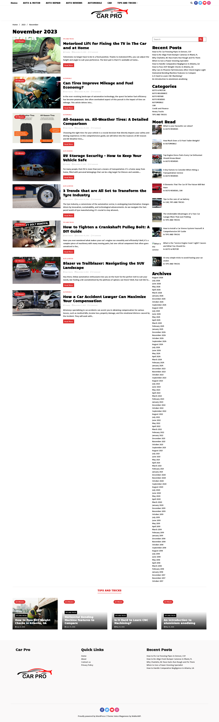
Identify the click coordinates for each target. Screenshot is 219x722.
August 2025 (157, 308)
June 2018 (156, 556)
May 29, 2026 (120, 627)
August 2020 (157, 487)
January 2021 (157, 471)
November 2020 (159, 478)
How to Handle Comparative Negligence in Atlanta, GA (176, 63)
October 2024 (158, 338)
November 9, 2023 (82, 272)
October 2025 (157, 301)
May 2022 (156, 423)
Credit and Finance (160, 108)
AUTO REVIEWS (74, 3)
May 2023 (156, 390)
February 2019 (158, 532)
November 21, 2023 (80, 52)
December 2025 (159, 298)
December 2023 (159, 368)
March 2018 (157, 566)
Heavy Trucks (158, 111)
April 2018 (156, 563)
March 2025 (157, 323)
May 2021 (156, 459)
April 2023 (156, 393)
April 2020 (156, 499)
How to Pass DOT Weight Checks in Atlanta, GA (172, 67)
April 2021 (156, 462)
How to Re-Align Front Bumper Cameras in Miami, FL (175, 54)
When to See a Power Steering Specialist (170, 60)
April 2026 (156, 289)
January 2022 (157, 435)
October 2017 (157, 581)
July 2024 (156, 347)
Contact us (86, 662)
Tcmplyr (68, 52)
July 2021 (156, 453)
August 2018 (157, 550)
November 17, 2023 (80, 164)
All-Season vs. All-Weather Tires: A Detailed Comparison (105, 121)
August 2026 (157, 277)
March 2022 (157, 429)
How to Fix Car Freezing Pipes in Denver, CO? (171, 51)
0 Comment (94, 52)
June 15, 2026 (70, 627)
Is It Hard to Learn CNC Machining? (167, 76)
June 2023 (156, 386)
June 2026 (156, 283)
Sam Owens (69, 92)
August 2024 (157, 344)
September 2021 (159, 447)
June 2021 (156, 456)
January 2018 (157, 572)
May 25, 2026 (169, 627)
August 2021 (157, 450)
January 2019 (157, 535)
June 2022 (156, 420)
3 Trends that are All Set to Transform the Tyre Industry (104, 192)
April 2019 (156, 526)
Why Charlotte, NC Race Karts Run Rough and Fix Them (176, 57)
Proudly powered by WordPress (92, 716)
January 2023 (157, 402)
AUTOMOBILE (95, 3)
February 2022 (158, 432)
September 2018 (159, 547)
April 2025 (156, 320)
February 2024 (158, 362)
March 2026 (157, 292)
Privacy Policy (87, 665)
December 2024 (159, 332)
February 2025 (158, 326)
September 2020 (159, 484)
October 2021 (157, 444)
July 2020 (156, 490)
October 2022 (157, 408)
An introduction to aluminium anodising (169, 79)
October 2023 (157, 374)
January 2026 (157, 295)
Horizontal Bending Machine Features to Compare (174, 73)
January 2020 (157, 505)
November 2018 (159, 541)
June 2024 (156, 350)
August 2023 (157, 380)
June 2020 (156, 493)
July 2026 (156, 280)
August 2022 (157, 414)
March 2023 (157, 396)
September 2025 (159, 305)
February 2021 (158, 468)
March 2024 (157, 359)
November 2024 (159, 335)
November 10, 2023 (83, 235)
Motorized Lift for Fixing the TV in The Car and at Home (104, 45)
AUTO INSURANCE (159, 93)
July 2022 (156, 417)
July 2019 (156, 517)
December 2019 (158, 508)
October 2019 (157, 514)
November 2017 (158, 578)
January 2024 (157, 365)
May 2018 (156, 559)
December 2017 (158, 575)
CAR (109, 3)
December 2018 (158, 538)
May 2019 (156, 523)
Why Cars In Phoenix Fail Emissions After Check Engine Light (179, 70)
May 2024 (156, 353)
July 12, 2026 (20, 627)
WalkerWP (136, 716)
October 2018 (157, 544)
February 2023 (158, 399)
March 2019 (157, 529)
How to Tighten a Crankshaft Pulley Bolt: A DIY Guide (106, 229)
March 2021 (156, 465)
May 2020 (156, 496)
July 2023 (156, 383)
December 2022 (158, 405)
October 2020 (158, 481)
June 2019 (156, 520)
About (83, 659)
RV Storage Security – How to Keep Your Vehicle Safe (102, 157)
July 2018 (156, 553)
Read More (68, 65)
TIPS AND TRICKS (126, 3)
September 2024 (159, 341)
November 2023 (159, 371)
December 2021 (158, 438)
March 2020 (157, 502)
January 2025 (157, 329)
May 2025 (156, 317)
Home (14, 3)
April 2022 (156, 426)
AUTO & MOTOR (31, 3)
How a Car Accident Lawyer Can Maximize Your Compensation (104, 298)
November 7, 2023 (79, 305)
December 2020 (159, 474)
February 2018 (158, 569)
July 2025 (156, 311)
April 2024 (156, 356)
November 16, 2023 (83, 199)
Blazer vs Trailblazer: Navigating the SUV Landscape (103, 265)
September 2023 (159, 377)
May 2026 (156, 286)
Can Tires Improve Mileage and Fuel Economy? (98, 85)
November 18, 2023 (83, 92)
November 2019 (159, 511)
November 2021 (158, 441)
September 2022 (159, 411)
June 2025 (156, 314)
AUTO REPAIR (53, 3)
